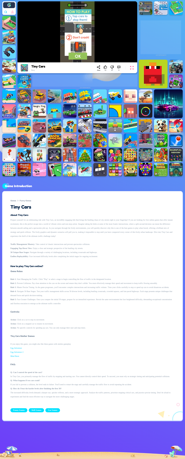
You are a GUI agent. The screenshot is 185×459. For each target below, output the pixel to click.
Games (13, 200)
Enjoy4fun (9, 3)
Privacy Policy (53, 442)
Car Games (52, 410)
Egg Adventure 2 (16, 352)
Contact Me (73, 442)
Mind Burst (14, 356)
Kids (88, 442)
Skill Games (36, 410)
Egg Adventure (16, 348)
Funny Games (25, 200)
